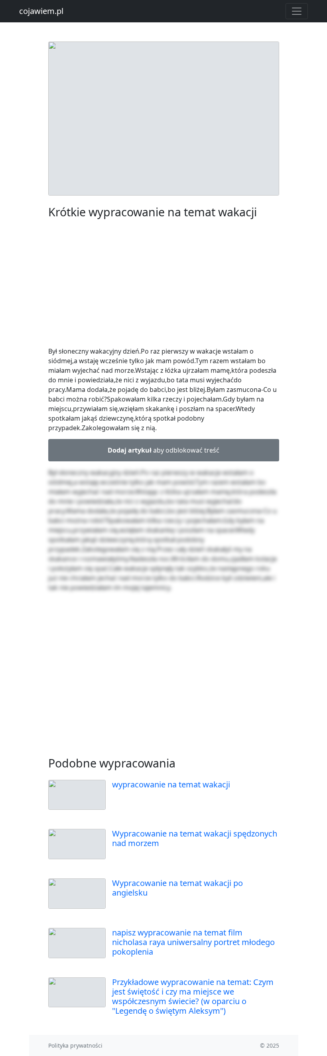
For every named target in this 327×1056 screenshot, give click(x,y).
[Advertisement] (163, 284)
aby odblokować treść (163, 450)
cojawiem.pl (41, 11)
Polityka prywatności (75, 1045)
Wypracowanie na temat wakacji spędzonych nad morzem (194, 838)
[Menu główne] (297, 11)
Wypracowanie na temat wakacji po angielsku (177, 888)
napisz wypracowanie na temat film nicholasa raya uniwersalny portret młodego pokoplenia (193, 942)
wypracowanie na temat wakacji (171, 784)
